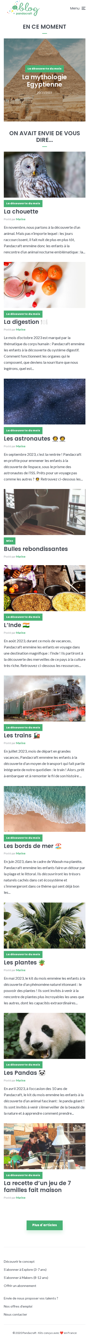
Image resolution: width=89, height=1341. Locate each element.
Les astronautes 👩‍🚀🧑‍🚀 (35, 438)
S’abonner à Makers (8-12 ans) (26, 1278)
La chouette (21, 211)
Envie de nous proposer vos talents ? (31, 1298)
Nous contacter (15, 1314)
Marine (20, 219)
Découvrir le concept (19, 1261)
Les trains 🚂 (22, 735)
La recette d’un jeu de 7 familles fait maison (37, 1187)
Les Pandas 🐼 (25, 1073)
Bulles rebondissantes (36, 549)
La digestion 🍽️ (26, 322)
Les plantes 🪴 (24, 962)
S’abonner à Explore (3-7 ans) (25, 1269)
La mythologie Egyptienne (44, 81)
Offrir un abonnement (20, 1286)
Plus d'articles (44, 1225)
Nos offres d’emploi (18, 1306)
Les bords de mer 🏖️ (33, 846)
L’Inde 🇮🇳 (17, 625)
